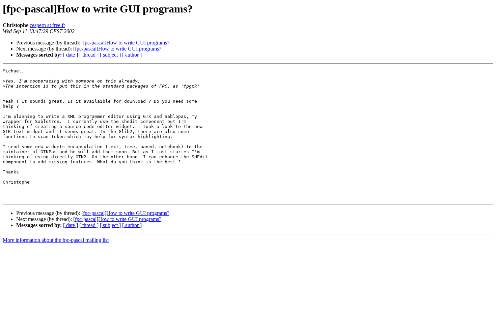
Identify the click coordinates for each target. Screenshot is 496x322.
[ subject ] (110, 55)
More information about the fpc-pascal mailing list (56, 240)
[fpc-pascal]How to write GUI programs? (125, 42)
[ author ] (132, 55)
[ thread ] (89, 55)
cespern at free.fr (47, 25)
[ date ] (70, 55)
